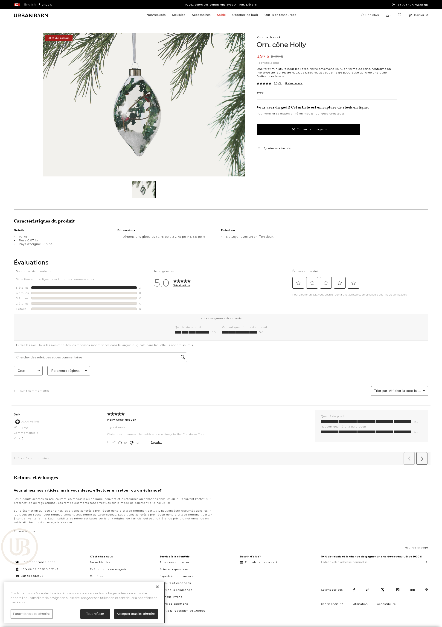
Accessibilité (386, 604)
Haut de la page (416, 547)
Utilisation (360, 604)
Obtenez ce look (245, 15)
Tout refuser (95, 613)
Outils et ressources (280, 15)
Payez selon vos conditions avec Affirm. (221, 4)
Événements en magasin (108, 569)
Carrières (96, 576)
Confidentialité (332, 604)
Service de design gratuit (39, 569)
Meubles (178, 15)
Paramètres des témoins (31, 613)
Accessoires (201, 15)
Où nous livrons (171, 596)
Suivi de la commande (176, 590)
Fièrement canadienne (38, 562)
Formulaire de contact (261, 562)
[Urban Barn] (19, 547)
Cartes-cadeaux (32, 575)
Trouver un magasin (412, 4)
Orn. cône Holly (281, 44)
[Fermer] (157, 587)
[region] (84, 602)
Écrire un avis (293, 83)
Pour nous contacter (174, 562)
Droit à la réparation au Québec (183, 610)
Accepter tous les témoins (136, 613)
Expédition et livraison (176, 576)
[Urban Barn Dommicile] (31, 15)
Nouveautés (156, 15)
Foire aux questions (174, 569)
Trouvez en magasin (312, 129)
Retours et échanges (175, 583)
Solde (221, 15)
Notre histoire (100, 562)
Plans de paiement (174, 603)
